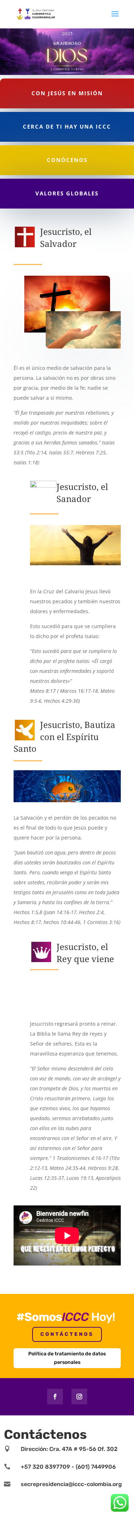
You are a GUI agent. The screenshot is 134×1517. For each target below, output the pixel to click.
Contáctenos (67, 1334)
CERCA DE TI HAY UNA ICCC (67, 126)
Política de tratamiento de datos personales (67, 1358)
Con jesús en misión (67, 93)
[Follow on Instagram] (79, 1396)
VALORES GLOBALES (67, 193)
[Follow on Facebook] (55, 1396)
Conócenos (67, 159)
